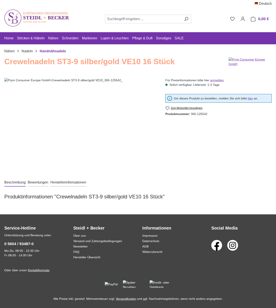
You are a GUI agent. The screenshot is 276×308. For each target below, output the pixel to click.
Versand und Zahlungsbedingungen (97, 241)
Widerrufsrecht (152, 252)
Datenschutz (150, 241)
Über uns (79, 235)
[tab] (15, 183)
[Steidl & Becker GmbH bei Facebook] (216, 245)
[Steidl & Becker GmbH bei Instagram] (232, 245)
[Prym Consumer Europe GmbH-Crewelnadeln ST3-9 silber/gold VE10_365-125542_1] (80, 124)
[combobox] (143, 19)
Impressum (150, 235)
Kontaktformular (38, 270)
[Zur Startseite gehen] (36, 18)
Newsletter (80, 246)
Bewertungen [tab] (38, 182)
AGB (145, 246)
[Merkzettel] (232, 18)
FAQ (76, 252)
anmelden (217, 80)
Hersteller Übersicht (86, 257)
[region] (80, 124)
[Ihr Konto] (243, 18)
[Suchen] (186, 19)
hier (250, 98)
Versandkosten (126, 298)
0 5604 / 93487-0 (19, 244)
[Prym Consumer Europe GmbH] (250, 63)
